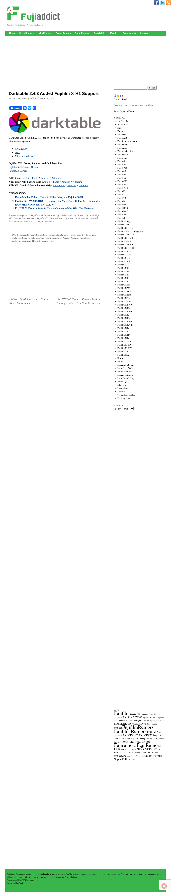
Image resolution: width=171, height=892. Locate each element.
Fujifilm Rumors (29, 218)
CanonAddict (129, 33)
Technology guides (126, 394)
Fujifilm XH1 (43, 218)
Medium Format (152, 755)
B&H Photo (32, 178)
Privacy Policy (70, 877)
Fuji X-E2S (122, 181)
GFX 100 (131, 752)
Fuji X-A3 (121, 174)
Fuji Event (122, 137)
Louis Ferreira (20, 98)
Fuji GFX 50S (130, 735)
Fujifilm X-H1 (37, 215)
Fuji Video (122, 161)
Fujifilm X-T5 (123, 331)
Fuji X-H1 (90, 215)
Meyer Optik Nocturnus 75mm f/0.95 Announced (28, 301)
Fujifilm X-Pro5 (124, 294)
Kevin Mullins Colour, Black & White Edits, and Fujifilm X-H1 (49, 197)
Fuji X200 (122, 214)
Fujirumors (69, 218)
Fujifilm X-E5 (123, 274)
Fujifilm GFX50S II (150, 717)
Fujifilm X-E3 (123, 267)
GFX (117, 749)
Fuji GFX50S (146, 735)
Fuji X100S (122, 207)
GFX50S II (123, 752)
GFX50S (142, 749)
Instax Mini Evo (124, 371)
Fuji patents (122, 154)
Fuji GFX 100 (136, 738)
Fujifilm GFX (123, 224)
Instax (120, 361)
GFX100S (118, 756)
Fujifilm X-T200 (124, 311)
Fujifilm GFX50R (147, 714)
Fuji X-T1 (121, 191)
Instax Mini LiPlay (125, 378)
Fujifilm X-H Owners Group (23, 167)
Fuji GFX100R (158, 739)
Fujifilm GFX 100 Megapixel (130, 231)
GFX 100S (126, 756)
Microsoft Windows (25, 156)
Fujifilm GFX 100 (125, 227)
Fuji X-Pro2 (122, 187)
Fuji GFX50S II (125, 739)
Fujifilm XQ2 (123, 354)
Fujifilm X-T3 (123, 314)
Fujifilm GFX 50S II (126, 244)
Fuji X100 (122, 204)
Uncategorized (124, 398)
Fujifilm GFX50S (132, 717)
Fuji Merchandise (125, 151)
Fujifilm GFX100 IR (126, 247)
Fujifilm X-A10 (124, 251)
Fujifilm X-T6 (123, 338)
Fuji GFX (153, 732)
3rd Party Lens (123, 121)
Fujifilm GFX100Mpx (144, 720)
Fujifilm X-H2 (123, 281)
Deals (119, 127)
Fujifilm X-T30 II (124, 321)
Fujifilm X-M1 (123, 284)
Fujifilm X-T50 (124, 334)
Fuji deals (121, 134)
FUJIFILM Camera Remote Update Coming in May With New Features (54, 208)
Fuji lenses (122, 147)
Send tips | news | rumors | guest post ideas (133, 105)
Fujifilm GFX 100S (125, 234)
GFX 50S (152, 749)
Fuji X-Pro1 (122, 184)
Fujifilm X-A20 (124, 254)
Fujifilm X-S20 (124, 301)
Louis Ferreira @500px (124, 111)
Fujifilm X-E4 (123, 271)
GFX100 (138, 752)
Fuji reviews (122, 157)
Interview (121, 384)
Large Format (136, 756)
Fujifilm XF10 (123, 351)
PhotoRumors (82, 33)
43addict (114, 33)
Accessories (122, 124)
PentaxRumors (63, 33)
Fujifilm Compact (125, 221)
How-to (120, 358)
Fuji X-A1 (121, 164)
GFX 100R (146, 752)
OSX (17, 152)
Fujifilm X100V (124, 344)
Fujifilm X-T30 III (125, 324)
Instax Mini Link (125, 374)
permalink (93, 218)
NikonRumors (26, 33)
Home (12, 33)
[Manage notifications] (164, 886)
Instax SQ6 (122, 381)
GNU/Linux (21, 148)
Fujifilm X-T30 (124, 318)
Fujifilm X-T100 (124, 304)
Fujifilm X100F (124, 341)
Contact (144, 33)
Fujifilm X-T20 (124, 308)
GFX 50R (124, 749)
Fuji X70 (121, 217)
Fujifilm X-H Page (18, 170)
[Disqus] (55, 350)
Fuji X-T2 (121, 197)
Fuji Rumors (78, 215)
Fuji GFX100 (147, 738)
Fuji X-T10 (122, 194)
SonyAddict (100, 33)
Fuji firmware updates (127, 141)
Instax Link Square (125, 364)
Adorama (56, 178)
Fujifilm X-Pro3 (124, 291)
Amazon (44, 178)
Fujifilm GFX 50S (125, 241)
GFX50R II (132, 749)
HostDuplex (20, 883)
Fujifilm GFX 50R (125, 237)
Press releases (123, 388)
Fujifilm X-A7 (123, 264)
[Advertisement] (54, 64)
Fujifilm (17, 218)
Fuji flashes (122, 144)
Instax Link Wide (125, 368)
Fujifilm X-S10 (124, 298)
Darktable (67, 215)
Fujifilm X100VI (124, 348)
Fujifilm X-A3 (123, 257)
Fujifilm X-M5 (123, 287)
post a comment (47, 221)
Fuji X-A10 (122, 167)
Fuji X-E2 (121, 177)
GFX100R (154, 752)
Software (48, 215)
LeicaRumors (44, 33)
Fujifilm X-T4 (123, 328)
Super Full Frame (124, 759)
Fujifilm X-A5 (123, 261)
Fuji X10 (121, 201)
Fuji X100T (122, 211)
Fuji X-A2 (121, 171)
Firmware (121, 131)
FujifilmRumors (56, 218)
